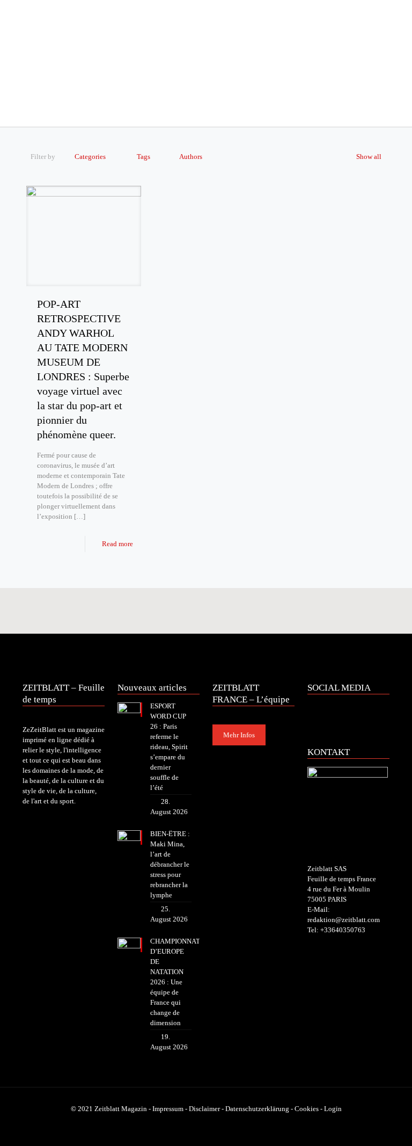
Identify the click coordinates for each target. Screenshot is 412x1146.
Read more (117, 544)
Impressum (167, 1109)
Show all (368, 157)
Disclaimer (204, 1109)
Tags (143, 157)
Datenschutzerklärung (257, 1109)
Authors (190, 157)
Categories (90, 157)
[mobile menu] (32, 112)
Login (333, 1109)
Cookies (307, 1109)
